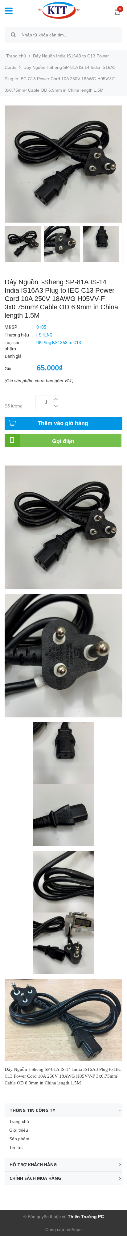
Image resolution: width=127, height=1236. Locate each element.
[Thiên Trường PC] (54, 9)
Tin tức (16, 1147)
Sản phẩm (19, 1138)
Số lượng (14, 405)
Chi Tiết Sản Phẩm (23, 457)
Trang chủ (19, 1121)
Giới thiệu (18, 1130)
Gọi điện (63, 441)
